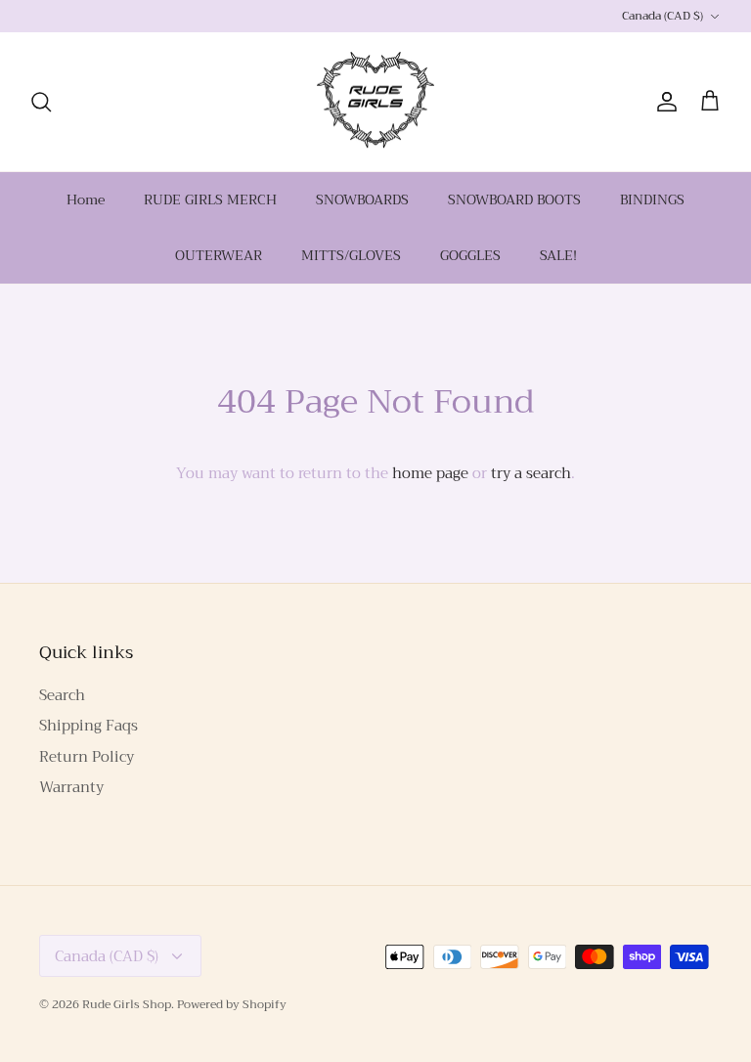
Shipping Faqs (88, 725)
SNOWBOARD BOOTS (514, 199)
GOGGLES (470, 255)
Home (85, 199)
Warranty (71, 787)
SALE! (558, 255)
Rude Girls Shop (126, 1004)
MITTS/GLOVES (351, 255)
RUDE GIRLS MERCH (210, 199)
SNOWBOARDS (362, 199)
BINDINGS (652, 199)
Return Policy (86, 757)
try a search (531, 473)
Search (62, 695)
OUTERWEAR (218, 255)
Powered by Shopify (232, 1004)
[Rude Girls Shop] (375, 102)
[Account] (663, 101)
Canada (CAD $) (662, 15)
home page (430, 473)
